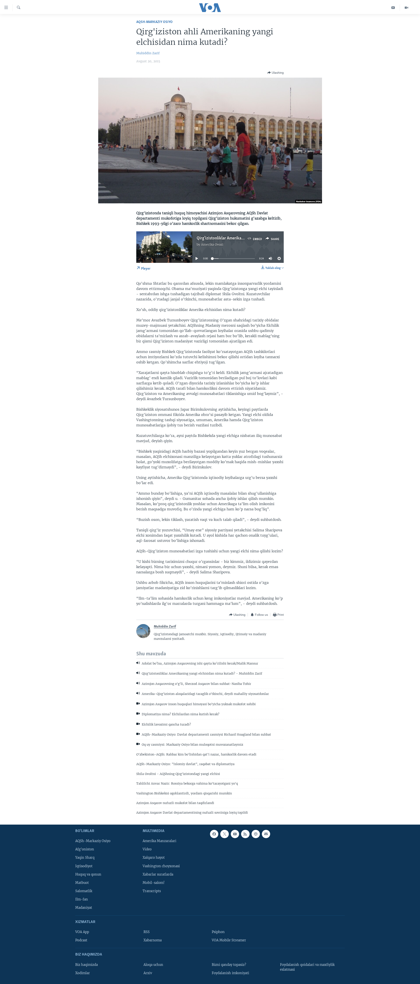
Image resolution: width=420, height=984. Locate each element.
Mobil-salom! (153, 883)
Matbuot (82, 883)
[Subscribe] (266, 834)
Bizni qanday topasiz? (229, 965)
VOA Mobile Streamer (229, 940)
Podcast (81, 940)
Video (147, 849)
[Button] (275, 72)
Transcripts (152, 891)
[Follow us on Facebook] (214, 834)
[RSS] (245, 834)
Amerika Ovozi (212, 244)
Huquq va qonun (88, 874)
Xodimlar (82, 973)
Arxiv (148, 973)
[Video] (406, 7)
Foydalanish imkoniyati (230, 973)
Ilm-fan (81, 899)
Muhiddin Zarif (148, 53)
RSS (147, 932)
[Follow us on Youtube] (235, 834)
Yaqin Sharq (84, 858)
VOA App (82, 932)
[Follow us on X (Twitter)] (224, 834)
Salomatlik (83, 891)
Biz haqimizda (86, 965)
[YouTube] (393, 7)
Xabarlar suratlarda (158, 874)
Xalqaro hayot (154, 858)
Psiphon (218, 932)
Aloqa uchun (153, 965)
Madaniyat (83, 908)
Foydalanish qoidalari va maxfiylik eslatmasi (307, 967)
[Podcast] (256, 834)
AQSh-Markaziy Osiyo (154, 22)
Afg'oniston (84, 849)
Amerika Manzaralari (159, 841)
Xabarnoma (153, 940)
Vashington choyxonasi (161, 866)
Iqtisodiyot (84, 866)
